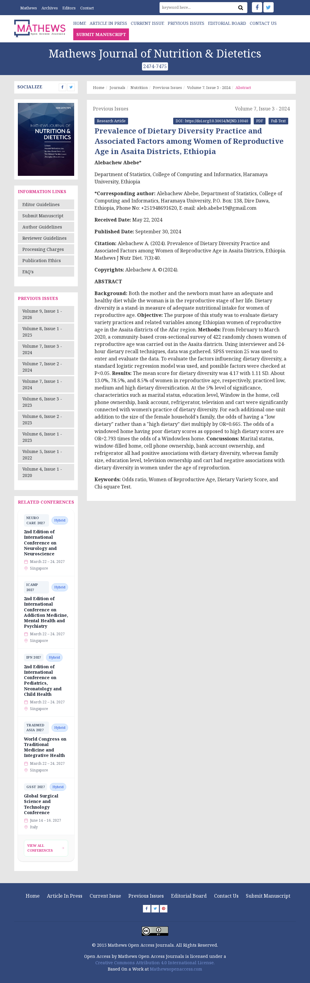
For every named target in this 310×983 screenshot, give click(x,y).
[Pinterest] (163, 908)
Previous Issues (186, 23)
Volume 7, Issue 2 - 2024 (42, 367)
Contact (87, 8)
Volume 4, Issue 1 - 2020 (42, 472)
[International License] (155, 930)
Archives (49, 8)
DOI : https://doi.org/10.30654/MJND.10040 (212, 120)
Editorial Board (227, 23)
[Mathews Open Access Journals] (39, 28)
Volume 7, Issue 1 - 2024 (42, 384)
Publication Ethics (41, 260)
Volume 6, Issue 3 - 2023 (42, 402)
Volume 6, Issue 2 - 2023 (42, 419)
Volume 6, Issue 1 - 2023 (42, 437)
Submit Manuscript (42, 216)
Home (79, 23)
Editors (69, 8)
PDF (259, 120)
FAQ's (28, 272)
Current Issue (147, 23)
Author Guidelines (42, 227)
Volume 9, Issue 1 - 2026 (42, 314)
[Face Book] (257, 7)
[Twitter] (268, 7)
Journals (117, 87)
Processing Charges (43, 249)
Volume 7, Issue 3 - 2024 (42, 349)
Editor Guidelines (41, 204)
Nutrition (139, 87)
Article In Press (108, 23)
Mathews (28, 8)
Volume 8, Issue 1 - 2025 (42, 332)
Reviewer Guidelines (44, 238)
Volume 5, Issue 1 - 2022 (42, 455)
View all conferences (40, 848)
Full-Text (278, 120)
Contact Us (263, 23)
